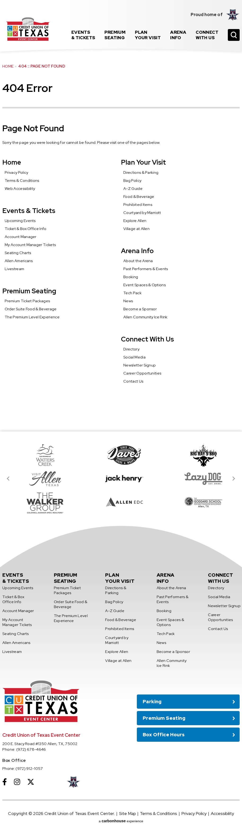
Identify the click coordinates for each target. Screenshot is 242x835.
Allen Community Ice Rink (145, 317)
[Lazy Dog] (200, 478)
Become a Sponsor (140, 309)
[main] (121, 215)
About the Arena (138, 260)
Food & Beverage (138, 196)
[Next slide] (233, 478)
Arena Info (137, 250)
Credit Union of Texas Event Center (27, 29)
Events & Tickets (28, 210)
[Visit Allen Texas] (42, 478)
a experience (121, 821)
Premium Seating (29, 290)
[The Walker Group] (42, 502)
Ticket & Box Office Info (26, 228)
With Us (207, 35)
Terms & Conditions (22, 180)
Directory (131, 349)
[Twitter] (30, 781)
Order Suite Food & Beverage (31, 309)
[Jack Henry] (121, 478)
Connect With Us (147, 339)
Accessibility (222, 813)
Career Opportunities (142, 373)
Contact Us (133, 381)
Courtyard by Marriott (142, 212)
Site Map (127, 813)
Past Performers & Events (145, 268)
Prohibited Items (137, 204)
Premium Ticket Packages (27, 300)
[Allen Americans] (233, 14)
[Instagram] (17, 781)
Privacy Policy (16, 172)
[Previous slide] (8, 478)
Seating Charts (18, 252)
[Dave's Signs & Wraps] (121, 455)
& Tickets (83, 35)
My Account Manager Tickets (30, 244)
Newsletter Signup (139, 365)
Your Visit (148, 35)
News (128, 300)
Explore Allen (134, 220)
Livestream (14, 268)
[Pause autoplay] (233, 445)
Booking (130, 276)
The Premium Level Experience (32, 317)
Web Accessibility (20, 188)
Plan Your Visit (143, 162)
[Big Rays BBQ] (200, 455)
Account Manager (20, 236)
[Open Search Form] (234, 35)
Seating (114, 35)
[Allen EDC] (121, 502)
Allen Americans (19, 260)
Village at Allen (136, 228)
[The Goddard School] (200, 502)
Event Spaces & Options (144, 284)
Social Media (134, 357)
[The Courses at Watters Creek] (42, 455)
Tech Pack (132, 292)
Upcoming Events (20, 220)
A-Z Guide (133, 188)
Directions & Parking (140, 172)
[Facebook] (4, 781)
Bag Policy (132, 180)
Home (7, 66)
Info (178, 35)
